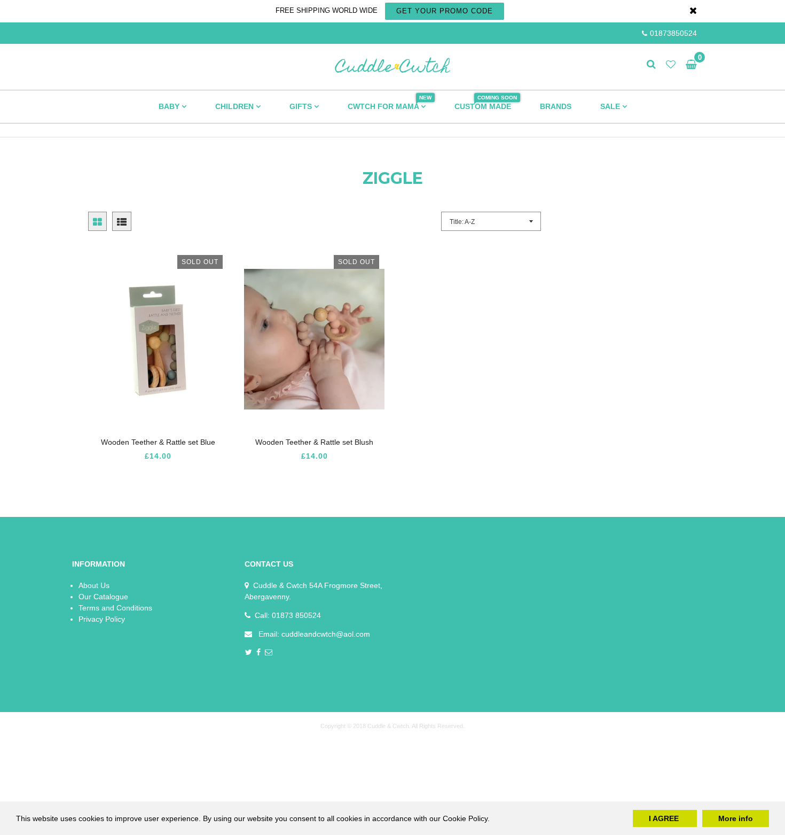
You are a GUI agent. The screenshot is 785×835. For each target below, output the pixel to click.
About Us (93, 585)
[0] (689, 65)
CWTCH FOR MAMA (389, 103)
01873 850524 (296, 615)
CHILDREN (235, 106)
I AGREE (665, 818)
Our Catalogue (103, 596)
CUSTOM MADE (485, 103)
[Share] (259, 653)
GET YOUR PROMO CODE (444, 11)
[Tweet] (249, 653)
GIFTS (301, 106)
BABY (170, 106)
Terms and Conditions (115, 608)
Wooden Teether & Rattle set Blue (158, 442)
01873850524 (673, 33)
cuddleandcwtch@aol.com (325, 634)
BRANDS (555, 106)
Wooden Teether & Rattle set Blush (314, 442)
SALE (611, 106)
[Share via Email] (269, 653)
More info (735, 818)
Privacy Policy (101, 619)
